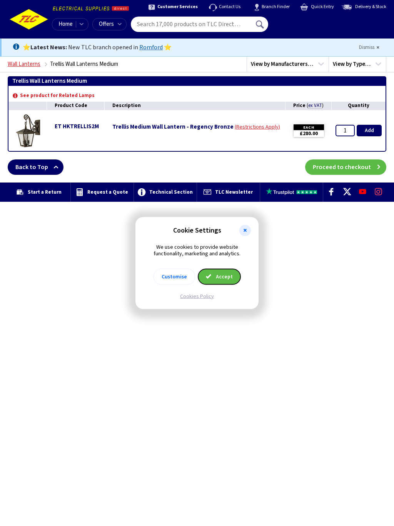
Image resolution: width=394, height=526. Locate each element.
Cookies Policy (197, 296)
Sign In (309, 21)
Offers (106, 24)
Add (369, 130)
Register (303, 26)
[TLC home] (29, 19)
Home (65, 24)
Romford (151, 47)
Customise (174, 276)
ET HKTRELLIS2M (77, 126)
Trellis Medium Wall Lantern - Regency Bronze (173, 127)
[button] (245, 230)
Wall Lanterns (24, 64)
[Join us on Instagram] (378, 192)
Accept (224, 276)
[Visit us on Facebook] (331, 192)
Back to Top (31, 167)
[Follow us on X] (347, 192)
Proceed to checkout (342, 167)
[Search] (260, 24)
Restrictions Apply (257, 127)
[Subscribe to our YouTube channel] (363, 192)
